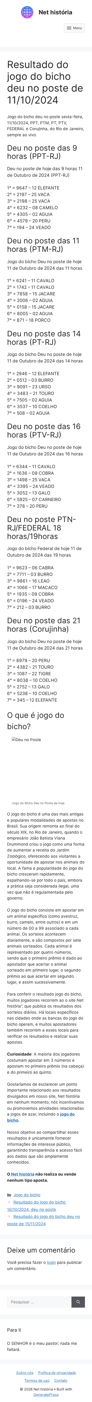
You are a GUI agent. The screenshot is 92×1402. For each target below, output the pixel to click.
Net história (55, 12)
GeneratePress (46, 1394)
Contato (60, 1380)
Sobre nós (24, 1372)
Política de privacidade (57, 1372)
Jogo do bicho (26, 1195)
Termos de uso (37, 1380)
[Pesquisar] (78, 1302)
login (51, 1262)
